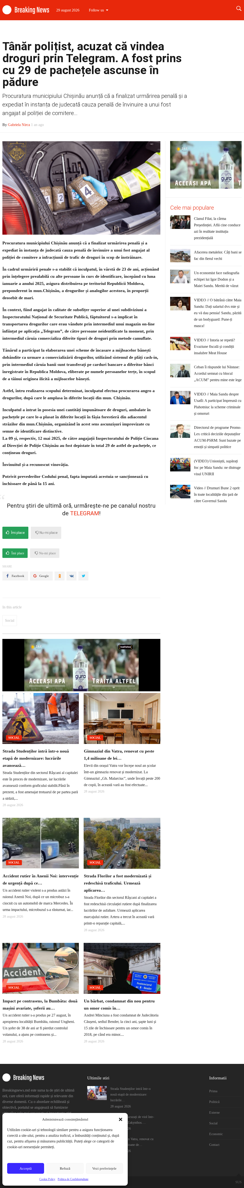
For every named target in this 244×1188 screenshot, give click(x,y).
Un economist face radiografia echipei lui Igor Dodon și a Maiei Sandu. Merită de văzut (216, 279)
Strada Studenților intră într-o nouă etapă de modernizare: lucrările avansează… (36, 758)
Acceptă (26, 1168)
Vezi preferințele (104, 1168)
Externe (166, 30)
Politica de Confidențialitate (73, 1179)
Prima (125, 30)
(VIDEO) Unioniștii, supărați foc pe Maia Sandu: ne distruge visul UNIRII (217, 467)
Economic (208, 30)
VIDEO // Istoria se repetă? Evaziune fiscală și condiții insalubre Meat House (214, 346)
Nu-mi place (48, 533)
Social (186, 30)
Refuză (65, 1168)
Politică (145, 30)
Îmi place (17, 533)
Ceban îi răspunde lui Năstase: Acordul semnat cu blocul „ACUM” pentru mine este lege (218, 373)
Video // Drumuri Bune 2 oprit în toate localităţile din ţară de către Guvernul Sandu (216, 494)
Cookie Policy (47, 1179)
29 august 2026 (67, 10)
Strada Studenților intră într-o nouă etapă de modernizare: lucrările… (130, 1094)
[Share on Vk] (71, 576)
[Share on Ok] (60, 576)
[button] (120, 1119)
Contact (231, 30)
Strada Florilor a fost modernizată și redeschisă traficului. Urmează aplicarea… (117, 883)
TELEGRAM (84, 513)
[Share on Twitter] (83, 576)
